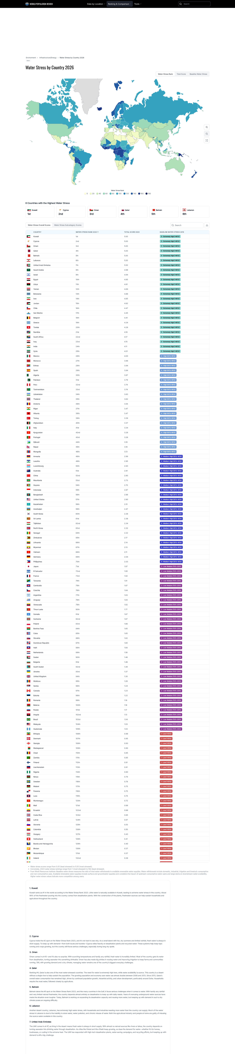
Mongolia (37, 452)
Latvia (35, 820)
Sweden (36, 781)
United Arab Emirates (41, 265)
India (35, 346)
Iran (34, 299)
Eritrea (36, 365)
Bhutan (36, 848)
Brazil (35, 719)
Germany (37, 557)
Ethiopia (36, 734)
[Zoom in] (207, 127)
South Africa (38, 337)
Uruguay (36, 600)
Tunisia (36, 327)
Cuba (35, 633)
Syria (35, 351)
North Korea (38, 528)
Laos (35, 796)
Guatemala (37, 729)
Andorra (36, 404)
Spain (35, 370)
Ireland (36, 858)
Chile (35, 308)
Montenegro (38, 801)
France (36, 576)
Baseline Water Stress (198, 74)
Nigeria (36, 772)
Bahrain (159, 210)
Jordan (36, 303)
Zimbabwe (37, 538)
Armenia (36, 456)
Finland (36, 762)
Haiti (35, 648)
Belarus (36, 705)
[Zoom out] (207, 134)
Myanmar (37, 547)
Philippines (37, 562)
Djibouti (36, 442)
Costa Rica (37, 815)
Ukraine (36, 672)
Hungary (36, 834)
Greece (36, 322)
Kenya (35, 777)
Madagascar (38, 748)
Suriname (37, 619)
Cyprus (66, 210)
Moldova (36, 681)
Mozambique (38, 853)
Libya (35, 284)
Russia (36, 710)
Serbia (36, 686)
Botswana (37, 294)
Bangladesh (38, 495)
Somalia (36, 614)
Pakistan (36, 380)
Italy (35, 428)
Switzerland (38, 839)
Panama (36, 791)
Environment (31, 58)
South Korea (38, 514)
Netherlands (38, 652)
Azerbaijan (37, 509)
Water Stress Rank (165, 74)
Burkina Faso (38, 628)
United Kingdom (39, 676)
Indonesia (37, 490)
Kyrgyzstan (37, 432)
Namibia (36, 332)
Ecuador (36, 810)
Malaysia (37, 724)
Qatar (127, 210)
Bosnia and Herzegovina (43, 844)
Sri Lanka (37, 518)
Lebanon (190, 210)
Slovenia (36, 825)
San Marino (37, 313)
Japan (35, 566)
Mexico (36, 356)
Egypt (35, 279)
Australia (36, 471)
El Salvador (37, 571)
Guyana (36, 485)
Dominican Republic (41, 643)
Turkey (36, 418)
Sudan (36, 657)
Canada (36, 691)
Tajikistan (37, 523)
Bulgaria (36, 662)
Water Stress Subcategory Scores (67, 225)
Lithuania (37, 542)
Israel (35, 275)
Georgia (36, 743)
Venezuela (37, 605)
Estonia (36, 695)
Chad (35, 753)
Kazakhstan (38, 504)
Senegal (36, 533)
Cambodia (37, 585)
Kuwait (34, 210)
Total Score (181, 74)
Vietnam (36, 552)
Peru (35, 385)
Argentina (37, 595)
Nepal (35, 447)
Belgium (36, 318)
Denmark (37, 738)
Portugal (36, 437)
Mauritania (37, 480)
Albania (36, 413)
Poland (36, 624)
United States (38, 499)
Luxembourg (38, 466)
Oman (96, 210)
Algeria (36, 375)
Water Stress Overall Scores (39, 225)
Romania (36, 700)
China (35, 475)
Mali (35, 805)
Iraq (35, 342)
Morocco (37, 361)
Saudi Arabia (38, 270)
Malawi (36, 786)
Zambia (36, 758)
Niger (35, 409)
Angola (36, 715)
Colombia (37, 829)
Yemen (36, 289)
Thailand (36, 399)
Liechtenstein (38, 767)
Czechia (36, 590)
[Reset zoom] (207, 140)
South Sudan (38, 667)
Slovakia (36, 638)
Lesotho (36, 461)
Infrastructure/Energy (48, 58)
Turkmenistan (38, 389)
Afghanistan (38, 423)
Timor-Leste (38, 609)
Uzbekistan (37, 394)
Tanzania (37, 581)
